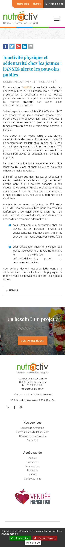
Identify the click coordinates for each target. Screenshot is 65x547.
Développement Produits (32, 436)
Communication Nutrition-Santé (32, 432)
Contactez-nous (32, 478)
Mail (30, 46)
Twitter (12, 46)
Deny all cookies (45, 538)
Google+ (18, 46)
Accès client (56, 3)
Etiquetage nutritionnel (32, 427)
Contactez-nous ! (32, 340)
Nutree (37, 3)
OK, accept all (21, 538)
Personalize (33, 542)
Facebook (5, 46)
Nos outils (32, 470)
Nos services (33, 466)
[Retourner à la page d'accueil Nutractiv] (20, 22)
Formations (32, 440)
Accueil (33, 458)
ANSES (27, 87)
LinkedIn (24, 46)
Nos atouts (32, 462)
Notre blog (23, 3)
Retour (13, 290)
